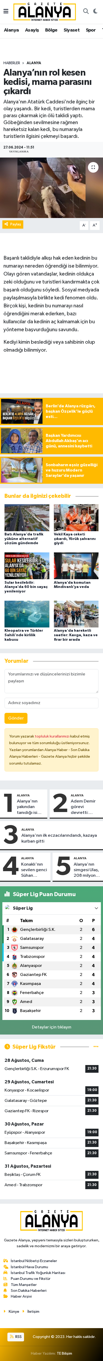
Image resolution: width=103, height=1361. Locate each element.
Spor (91, 30)
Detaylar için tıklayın (51, 1027)
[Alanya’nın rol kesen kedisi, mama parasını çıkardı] (51, 188)
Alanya (11, 30)
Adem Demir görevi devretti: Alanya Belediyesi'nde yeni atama (86, 807)
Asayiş (32, 30)
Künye (14, 1312)
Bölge (51, 30)
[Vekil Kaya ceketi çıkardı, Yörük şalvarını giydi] (76, 517)
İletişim (33, 1312)
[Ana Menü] (5, 12)
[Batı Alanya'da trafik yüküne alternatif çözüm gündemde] (26, 517)
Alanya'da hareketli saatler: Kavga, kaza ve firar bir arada (76, 635)
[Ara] (86, 11)
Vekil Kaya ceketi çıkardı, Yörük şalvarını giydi (75, 539)
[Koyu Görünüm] (95, 11)
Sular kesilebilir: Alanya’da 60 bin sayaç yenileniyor (26, 587)
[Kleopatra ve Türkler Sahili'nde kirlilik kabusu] (26, 614)
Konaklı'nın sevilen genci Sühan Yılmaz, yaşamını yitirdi (34, 870)
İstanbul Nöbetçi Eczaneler (34, 1261)
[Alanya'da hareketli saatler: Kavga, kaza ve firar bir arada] (76, 614)
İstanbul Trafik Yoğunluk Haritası (38, 1273)
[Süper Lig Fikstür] (96, 1047)
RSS (18, 1337)
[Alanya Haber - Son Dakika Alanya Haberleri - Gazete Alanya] (45, 11)
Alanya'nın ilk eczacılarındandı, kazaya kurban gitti (59, 838)
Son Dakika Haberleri (28, 1291)
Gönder (16, 718)
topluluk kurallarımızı (52, 736)
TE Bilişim (64, 1353)
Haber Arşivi (21, 1296)
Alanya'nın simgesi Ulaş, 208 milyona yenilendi (86, 870)
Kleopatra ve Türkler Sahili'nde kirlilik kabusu (23, 635)
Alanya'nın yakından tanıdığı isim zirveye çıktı (29, 807)
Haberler (11, 63)
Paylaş (15, 224)
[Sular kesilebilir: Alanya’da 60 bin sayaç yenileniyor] (26, 566)
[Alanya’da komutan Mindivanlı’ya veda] (76, 566)
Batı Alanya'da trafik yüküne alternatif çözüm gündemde (23, 539)
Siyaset (71, 30)
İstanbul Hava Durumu (29, 1267)
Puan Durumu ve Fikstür (30, 1279)
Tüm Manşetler (24, 1285)
